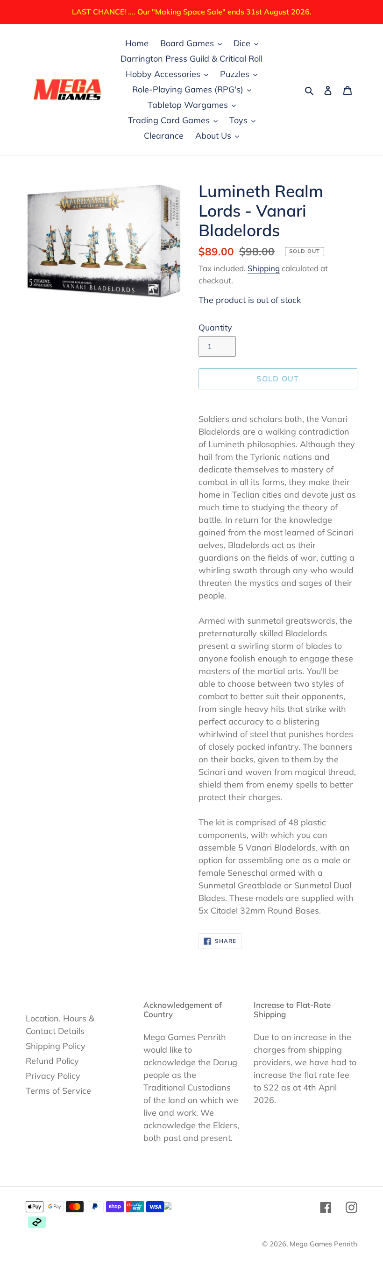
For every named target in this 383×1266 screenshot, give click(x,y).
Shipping (264, 268)
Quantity (215, 327)
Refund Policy (52, 1060)
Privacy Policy (53, 1075)
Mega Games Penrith (323, 1243)
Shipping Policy (55, 1046)
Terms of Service (58, 1090)
